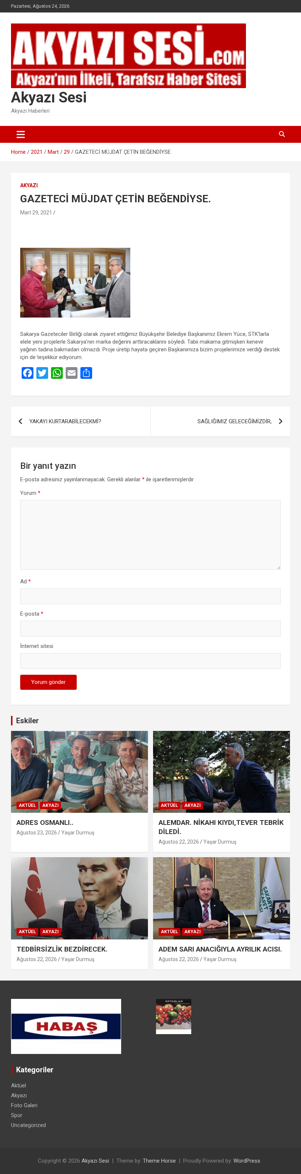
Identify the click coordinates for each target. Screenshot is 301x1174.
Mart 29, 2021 (36, 212)
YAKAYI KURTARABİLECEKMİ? (65, 421)
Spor (16, 1115)
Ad (25, 581)
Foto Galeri (24, 1105)
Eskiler (27, 720)
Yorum (30, 493)
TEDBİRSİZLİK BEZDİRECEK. (62, 949)
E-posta (31, 613)
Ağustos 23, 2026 (37, 833)
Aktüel (27, 805)
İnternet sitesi (36, 646)
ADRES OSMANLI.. (45, 822)
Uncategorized (28, 1125)
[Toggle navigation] (20, 134)
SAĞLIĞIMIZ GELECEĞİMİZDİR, (234, 421)
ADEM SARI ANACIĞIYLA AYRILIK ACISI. (220, 949)
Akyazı (29, 185)
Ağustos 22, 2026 (179, 842)
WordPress (246, 1160)
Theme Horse (159, 1160)
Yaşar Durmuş (77, 833)
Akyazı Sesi (49, 97)
